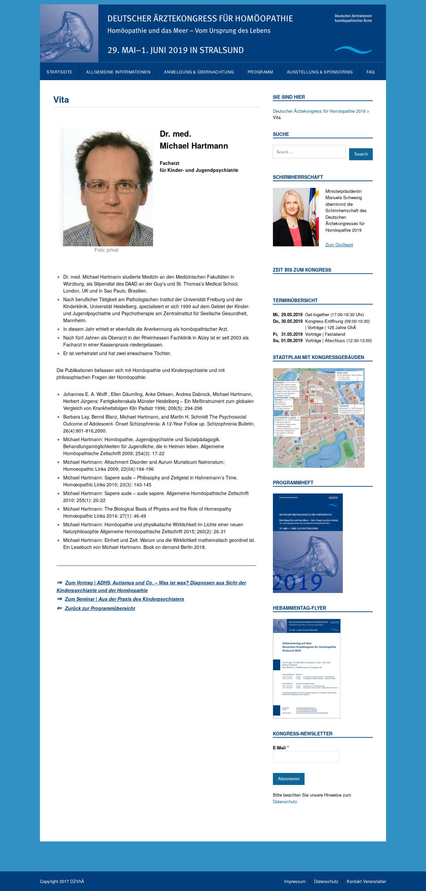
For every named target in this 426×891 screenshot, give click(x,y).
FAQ (370, 71)
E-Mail (281, 747)
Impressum (295, 881)
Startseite (60, 71)
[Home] (213, 59)
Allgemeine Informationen (118, 71)
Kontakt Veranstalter (366, 881)
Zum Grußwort (339, 244)
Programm (260, 71)
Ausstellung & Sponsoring (320, 71)
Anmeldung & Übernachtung (199, 71)
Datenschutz (285, 801)
